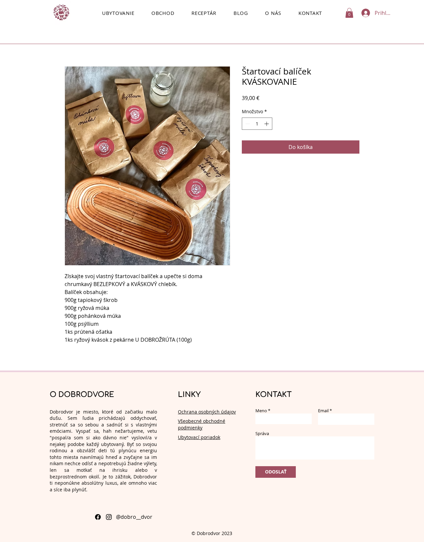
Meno (261, 411)
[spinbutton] (257, 123)
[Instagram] (109, 517)
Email (323, 411)
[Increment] (267, 123)
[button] (349, 13)
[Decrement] (247, 123)
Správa (262, 433)
